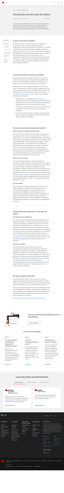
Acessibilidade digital (37, 466)
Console (23, 433)
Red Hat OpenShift (4, 430)
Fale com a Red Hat (36, 460)
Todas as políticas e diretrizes (27, 466)
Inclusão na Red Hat (51, 460)
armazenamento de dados (27, 51)
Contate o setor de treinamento (36, 433)
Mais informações (34, 323)
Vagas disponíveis (56, 444)
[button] (47, 19)
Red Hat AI (3, 425)
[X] (53, 416)
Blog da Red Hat (43, 460)
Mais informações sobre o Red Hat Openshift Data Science (29, 298)
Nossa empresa (46, 436)
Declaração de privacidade (10, 466)
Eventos (25, 460)
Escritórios (29, 460)
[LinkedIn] (43, 416)
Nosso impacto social (57, 442)
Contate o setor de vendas (36, 425)
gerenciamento (39, 99)
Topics (14, 10)
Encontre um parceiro (16, 435)
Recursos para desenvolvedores (15, 432)
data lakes (42, 104)
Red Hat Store (25, 428)
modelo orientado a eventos (27, 174)
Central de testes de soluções (26, 425)
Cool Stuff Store (59, 460)
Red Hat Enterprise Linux (4, 427)
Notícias (54, 436)
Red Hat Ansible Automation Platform (5, 432)
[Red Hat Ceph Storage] (47, 390)
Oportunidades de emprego (17, 460)
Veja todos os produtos (3, 435)
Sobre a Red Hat (8, 460)
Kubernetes (16, 201)
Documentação (14, 439)
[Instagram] (55, 416)
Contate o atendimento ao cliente (35, 429)
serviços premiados (46, 433)
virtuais (40, 94)
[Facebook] (49, 416)
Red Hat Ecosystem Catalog (15, 437)
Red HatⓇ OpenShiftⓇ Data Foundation (33, 258)
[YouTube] (47, 416)
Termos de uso (18, 466)
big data (23, 151)
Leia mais (7, 364)
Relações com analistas (47, 446)
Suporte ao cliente (15, 430)
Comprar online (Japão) (25, 430)
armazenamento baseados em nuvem (23, 94)
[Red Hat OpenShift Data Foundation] (17, 391)
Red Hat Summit (8, 462)
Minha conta (14, 428)
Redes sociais (35, 435)
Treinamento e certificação (14, 425)
